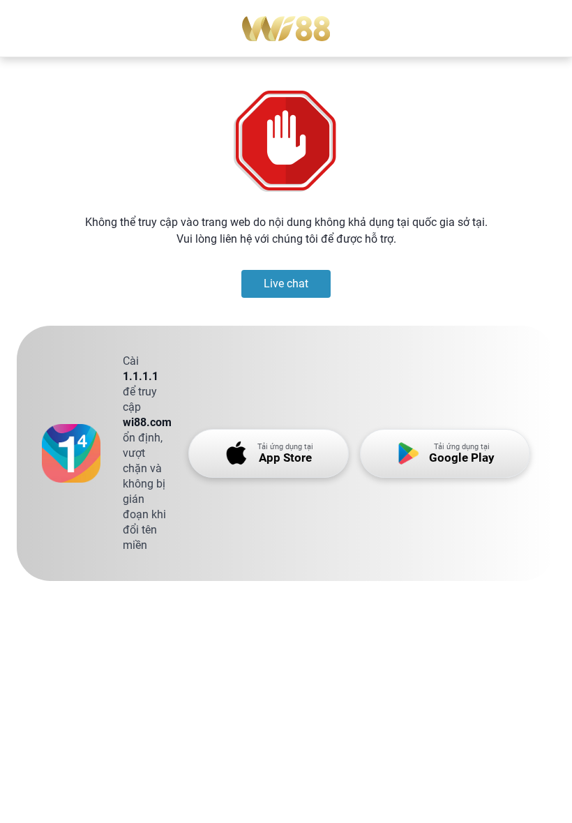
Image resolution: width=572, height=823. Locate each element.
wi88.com (147, 422)
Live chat (286, 283)
